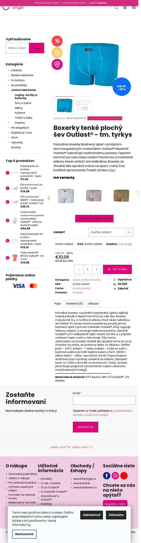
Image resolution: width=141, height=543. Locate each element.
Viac (112, 170)
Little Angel (125, 244)
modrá (77, 288)
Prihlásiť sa (85, 427)
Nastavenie (24, 534)
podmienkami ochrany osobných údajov (102, 413)
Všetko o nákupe (19, 478)
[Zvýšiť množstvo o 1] (96, 269)
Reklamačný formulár (22, 502)
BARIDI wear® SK (61, 447)
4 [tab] (96, 212)
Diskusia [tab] (93, 303)
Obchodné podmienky (22, 474)
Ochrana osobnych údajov (20, 488)
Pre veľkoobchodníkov (22, 482)
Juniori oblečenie (23, 90)
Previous (48, 196)
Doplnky (20, 123)
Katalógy (46, 504)
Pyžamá (20, 113)
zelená (86, 288)
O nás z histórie (50, 483)
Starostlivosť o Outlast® (50, 497)
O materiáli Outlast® (54, 492)
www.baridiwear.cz (85, 487)
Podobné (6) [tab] (74, 303)
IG (115, 475)
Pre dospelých (20, 128)
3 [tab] (91, 212)
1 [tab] (80, 212)
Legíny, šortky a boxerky (26, 96)
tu (29, 525)
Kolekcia (16, 70)
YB (124, 475)
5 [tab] (102, 212)
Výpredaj (16, 142)
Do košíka (120, 269)
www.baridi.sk (81, 483)
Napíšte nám (115, 504)
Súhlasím (116, 515)
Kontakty (46, 479)
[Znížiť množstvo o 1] (79, 269)
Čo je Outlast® (50, 487)
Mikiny (19, 108)
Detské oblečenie (22, 75)
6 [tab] (107, 212)
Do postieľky (19, 85)
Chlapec (78, 292)
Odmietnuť (91, 515)
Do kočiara (18, 80)
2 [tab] (85, 212)
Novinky (16, 147)
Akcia (14, 137)
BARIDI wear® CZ (83, 447)
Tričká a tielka (23, 118)
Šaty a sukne (23, 103)
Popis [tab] (57, 303)
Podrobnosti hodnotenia (104, 118)
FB (106, 475)
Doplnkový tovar (21, 133)
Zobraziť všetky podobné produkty (94, 218)
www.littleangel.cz (84, 479)
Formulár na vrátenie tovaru (21, 496)
